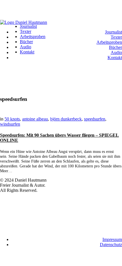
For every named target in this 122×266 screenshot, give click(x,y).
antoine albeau (35, 119)
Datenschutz (111, 244)
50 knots (12, 119)
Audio (116, 52)
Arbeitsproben (109, 42)
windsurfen (10, 124)
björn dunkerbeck (66, 119)
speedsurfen (94, 119)
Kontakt (115, 57)
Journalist (113, 32)
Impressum (112, 239)
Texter (116, 37)
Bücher (115, 47)
